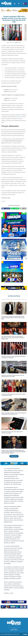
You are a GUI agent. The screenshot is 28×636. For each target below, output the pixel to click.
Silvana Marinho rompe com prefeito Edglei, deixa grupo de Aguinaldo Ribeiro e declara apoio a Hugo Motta (13, 317)
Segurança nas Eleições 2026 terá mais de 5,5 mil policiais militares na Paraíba (12, 376)
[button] (14, 3)
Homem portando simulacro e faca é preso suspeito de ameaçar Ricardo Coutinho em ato (13, 413)
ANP (19, 116)
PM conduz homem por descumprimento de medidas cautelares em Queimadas (13, 357)
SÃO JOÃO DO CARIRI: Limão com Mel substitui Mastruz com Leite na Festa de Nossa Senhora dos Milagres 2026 (12, 338)
